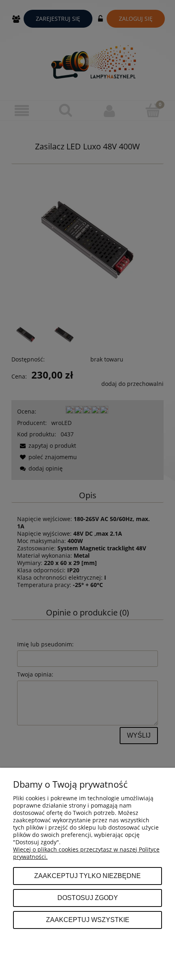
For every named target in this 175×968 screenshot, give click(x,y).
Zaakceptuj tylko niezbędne (87, 875)
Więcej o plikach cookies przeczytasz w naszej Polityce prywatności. (86, 853)
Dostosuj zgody (87, 897)
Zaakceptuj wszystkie (87, 919)
